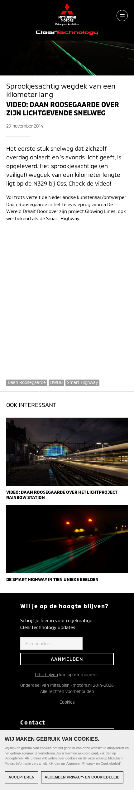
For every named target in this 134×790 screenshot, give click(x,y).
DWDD (56, 382)
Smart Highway (82, 382)
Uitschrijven (46, 674)
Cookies (67, 702)
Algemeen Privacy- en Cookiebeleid (82, 777)
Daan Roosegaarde (27, 382)
